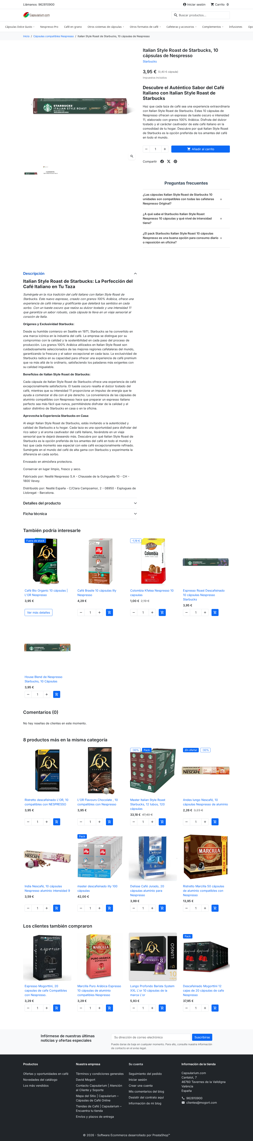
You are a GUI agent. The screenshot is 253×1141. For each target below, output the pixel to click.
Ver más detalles (38, 612)
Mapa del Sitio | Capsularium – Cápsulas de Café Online (97, 1098)
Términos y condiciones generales (100, 1074)
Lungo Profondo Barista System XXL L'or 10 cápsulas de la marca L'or (152, 990)
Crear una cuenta (141, 1085)
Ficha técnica (35, 514)
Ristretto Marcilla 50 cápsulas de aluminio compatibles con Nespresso (203, 890)
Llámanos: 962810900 (38, 4)
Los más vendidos (36, 1085)
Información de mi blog (145, 1103)
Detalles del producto (42, 503)
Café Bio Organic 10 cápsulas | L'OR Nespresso (46, 593)
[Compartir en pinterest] (175, 161)
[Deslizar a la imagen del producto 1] (30, 173)
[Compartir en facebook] (162, 161)
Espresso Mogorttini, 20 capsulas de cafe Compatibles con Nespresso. (46, 990)
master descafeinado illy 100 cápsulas (97, 888)
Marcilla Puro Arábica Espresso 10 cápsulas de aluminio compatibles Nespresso (99, 990)
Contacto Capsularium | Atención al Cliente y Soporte (99, 1088)
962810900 (194, 1098)
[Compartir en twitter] (169, 161)
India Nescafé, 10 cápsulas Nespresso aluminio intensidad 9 (47, 888)
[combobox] (200, 15)
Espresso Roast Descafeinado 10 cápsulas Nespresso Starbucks (204, 595)
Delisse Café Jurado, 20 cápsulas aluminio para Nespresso (147, 890)
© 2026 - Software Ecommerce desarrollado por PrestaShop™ (126, 1135)
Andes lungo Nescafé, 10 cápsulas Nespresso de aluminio (205, 802)
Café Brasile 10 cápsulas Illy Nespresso (96, 593)
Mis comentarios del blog (146, 1091)
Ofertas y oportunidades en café (45, 1074)
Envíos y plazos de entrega (95, 1116)
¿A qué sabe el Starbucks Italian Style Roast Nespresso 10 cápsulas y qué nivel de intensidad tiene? (182, 218)
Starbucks (150, 61)
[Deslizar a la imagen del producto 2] (50, 173)
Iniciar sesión (138, 1079)
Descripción (33, 273)
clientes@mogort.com (201, 1102)
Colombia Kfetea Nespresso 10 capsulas (152, 593)
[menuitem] (19, 26)
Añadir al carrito (200, 149)
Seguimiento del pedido (145, 1074)
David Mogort (85, 1079)
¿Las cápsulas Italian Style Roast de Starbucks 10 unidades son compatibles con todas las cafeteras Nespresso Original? (182, 199)
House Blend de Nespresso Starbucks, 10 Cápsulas (43, 679)
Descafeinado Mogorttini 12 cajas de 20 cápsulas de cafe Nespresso (203, 990)
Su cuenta (136, 1064)
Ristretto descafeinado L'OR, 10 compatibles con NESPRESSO (46, 802)
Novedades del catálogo (40, 1079)
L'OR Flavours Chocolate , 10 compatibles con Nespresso (97, 802)
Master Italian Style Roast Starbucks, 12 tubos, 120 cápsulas (147, 804)
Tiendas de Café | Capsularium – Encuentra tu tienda (98, 1108)
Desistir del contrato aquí (146, 1097)
